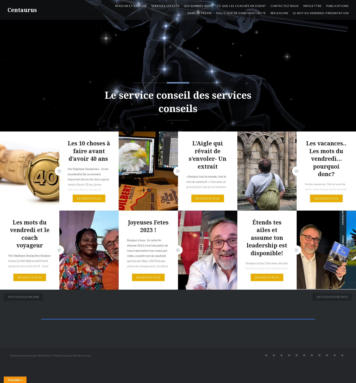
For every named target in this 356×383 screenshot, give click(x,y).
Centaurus (22, 10)
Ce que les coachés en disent (241, 5)
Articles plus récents (332, 296)
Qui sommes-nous (198, 5)
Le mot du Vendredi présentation (321, 13)
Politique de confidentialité (241, 13)
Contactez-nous (285, 5)
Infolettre (312, 5)
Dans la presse (200, 13)
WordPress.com (81, 355)
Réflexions (280, 13)
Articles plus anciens (23, 296)
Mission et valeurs (131, 5)
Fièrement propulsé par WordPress (30, 355)
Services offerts (165, 5)
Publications (337, 5)
